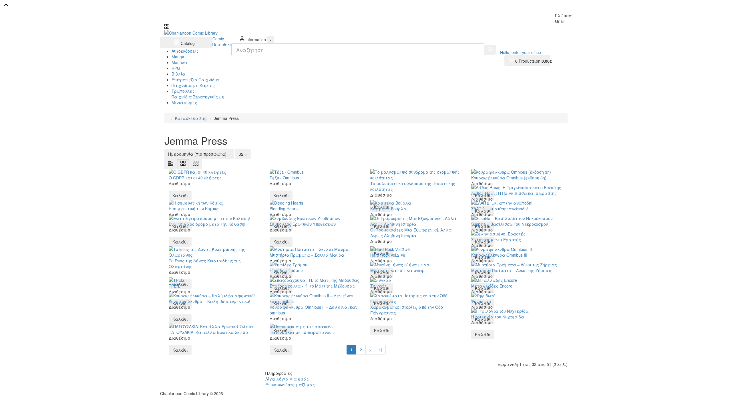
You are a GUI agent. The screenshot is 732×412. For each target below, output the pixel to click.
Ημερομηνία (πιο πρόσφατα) (198, 154)
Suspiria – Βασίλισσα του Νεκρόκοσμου (509, 224)
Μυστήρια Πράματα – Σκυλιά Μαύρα (307, 255)
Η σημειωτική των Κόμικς (193, 208)
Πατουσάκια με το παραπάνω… (302, 332)
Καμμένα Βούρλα (388, 208)
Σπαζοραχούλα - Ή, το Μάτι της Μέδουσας (312, 286)
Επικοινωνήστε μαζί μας (290, 384)
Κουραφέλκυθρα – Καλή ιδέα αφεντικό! (209, 301)
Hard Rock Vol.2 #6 (387, 255)
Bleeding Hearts (284, 208)
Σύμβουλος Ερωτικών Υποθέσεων (303, 224)
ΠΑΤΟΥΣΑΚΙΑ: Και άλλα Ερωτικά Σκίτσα (208, 332)
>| (380, 349)
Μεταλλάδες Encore (491, 286)
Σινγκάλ (378, 286)
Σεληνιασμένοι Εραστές (496, 239)
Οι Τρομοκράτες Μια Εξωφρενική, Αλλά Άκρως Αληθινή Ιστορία (411, 232)
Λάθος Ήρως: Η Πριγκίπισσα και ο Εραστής (514, 193)
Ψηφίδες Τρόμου (286, 270)
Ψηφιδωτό (481, 301)
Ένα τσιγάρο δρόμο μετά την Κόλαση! (207, 224)
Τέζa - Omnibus (284, 178)
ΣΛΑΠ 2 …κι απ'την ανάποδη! (499, 208)
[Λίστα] (170, 164)
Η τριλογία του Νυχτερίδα (497, 317)
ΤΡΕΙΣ (174, 286)
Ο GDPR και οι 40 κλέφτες (195, 178)
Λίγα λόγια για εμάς (287, 379)
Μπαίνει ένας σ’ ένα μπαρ (397, 270)
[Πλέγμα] (183, 164)
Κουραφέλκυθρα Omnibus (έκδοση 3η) (508, 178)
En (563, 21)
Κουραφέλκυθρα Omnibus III (499, 255)
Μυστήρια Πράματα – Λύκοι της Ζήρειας (511, 270)
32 (241, 154)
